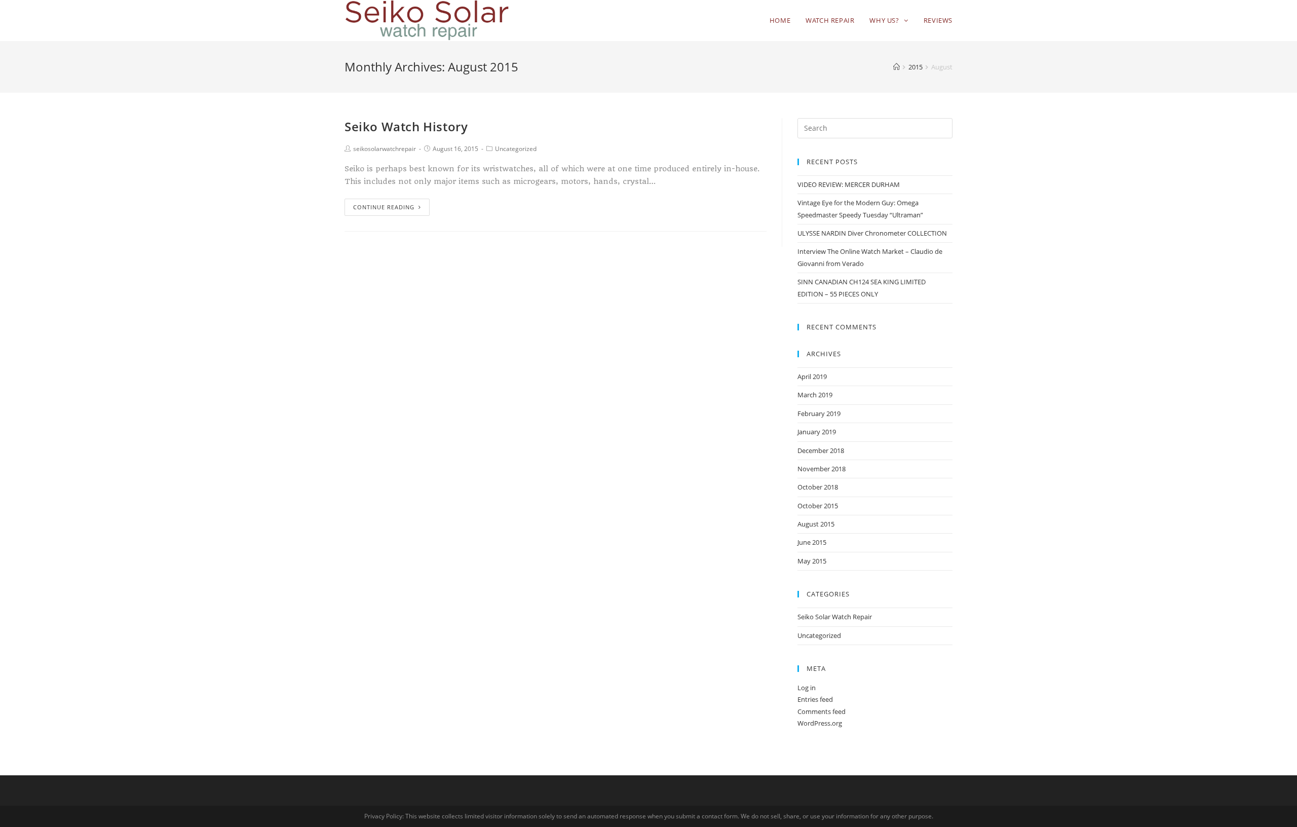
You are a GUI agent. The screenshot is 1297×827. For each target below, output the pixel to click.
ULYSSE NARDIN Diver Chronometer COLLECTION (872, 233)
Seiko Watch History (406, 126)
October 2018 (817, 487)
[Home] (896, 66)
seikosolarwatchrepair (384, 148)
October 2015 (817, 505)
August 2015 (815, 524)
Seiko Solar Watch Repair (834, 616)
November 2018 (821, 468)
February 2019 (819, 413)
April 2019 (812, 376)
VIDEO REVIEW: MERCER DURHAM (848, 184)
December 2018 (820, 450)
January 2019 (816, 431)
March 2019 (814, 394)
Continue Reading (383, 207)
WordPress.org (819, 723)
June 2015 (811, 542)
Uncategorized (516, 148)
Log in (806, 687)
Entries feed (815, 699)
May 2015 (811, 561)
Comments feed (821, 711)
